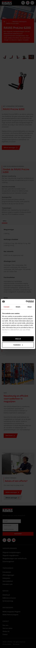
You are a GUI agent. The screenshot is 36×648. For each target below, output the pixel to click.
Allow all (18, 338)
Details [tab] (18, 307)
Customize (16, 345)
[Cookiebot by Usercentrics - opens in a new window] (26, 301)
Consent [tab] (6, 307)
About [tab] (30, 307)
